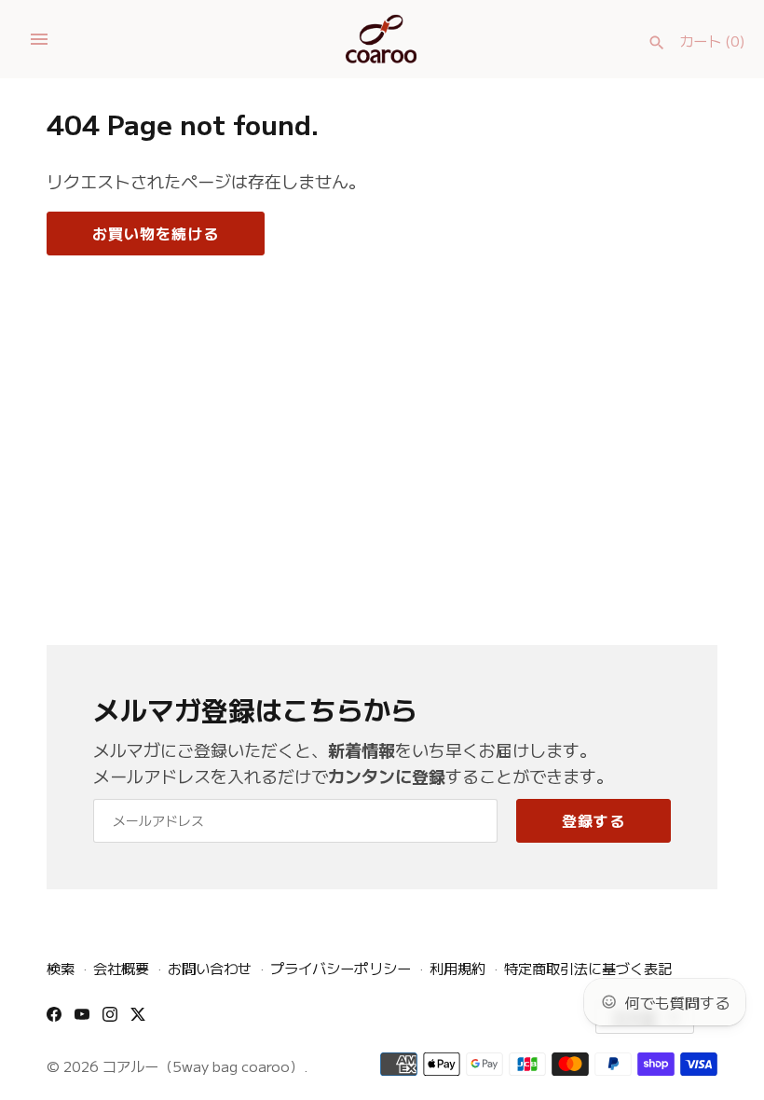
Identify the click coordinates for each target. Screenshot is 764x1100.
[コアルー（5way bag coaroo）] (382, 39)
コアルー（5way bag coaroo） (203, 1065)
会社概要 (121, 967)
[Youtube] (82, 1020)
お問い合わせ (210, 967)
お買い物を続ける (155, 233)
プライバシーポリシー (340, 967)
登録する (593, 820)
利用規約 (457, 967)
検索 (61, 967)
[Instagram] (109, 1020)
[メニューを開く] (39, 39)
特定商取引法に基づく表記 (588, 967)
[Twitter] (137, 1020)
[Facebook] (54, 1020)
